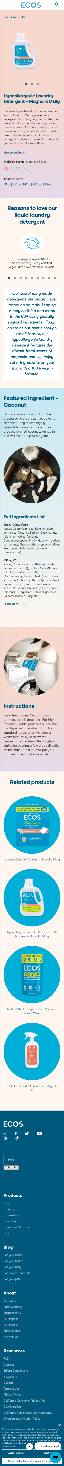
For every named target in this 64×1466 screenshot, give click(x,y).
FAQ (6, 1358)
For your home (13, 1255)
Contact (9, 1364)
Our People (11, 1324)
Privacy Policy (12, 1394)
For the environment (16, 1273)
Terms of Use (11, 1388)
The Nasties (11, 1337)
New (6, 1203)
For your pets (12, 1279)
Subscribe (11, 1167)
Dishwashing (12, 1215)
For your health (13, 1261)
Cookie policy (12, 1406)
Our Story (10, 1300)
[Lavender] (21, 168)
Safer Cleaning (13, 1307)
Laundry (9, 1209)
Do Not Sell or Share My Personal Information (32, 1461)
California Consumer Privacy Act (24, 1400)
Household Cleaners (16, 1227)
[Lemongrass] (29, 168)
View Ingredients (14, 152)
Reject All (47, 1453)
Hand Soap (10, 1221)
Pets (6, 1233)
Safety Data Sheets (16, 1370)
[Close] (59, 1425)
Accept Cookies (16, 1453)
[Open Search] (57, 5)
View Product (32, 827)
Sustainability (12, 1312)
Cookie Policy (8, 1446)
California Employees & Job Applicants (28, 1412)
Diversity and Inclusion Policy (22, 1418)
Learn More (11, 604)
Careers (9, 1382)
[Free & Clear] (14, 168)
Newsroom (10, 1376)
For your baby (13, 1267)
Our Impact (11, 1319)
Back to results (15, 17)
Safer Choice (12, 1330)
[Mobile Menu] (6, 5)
